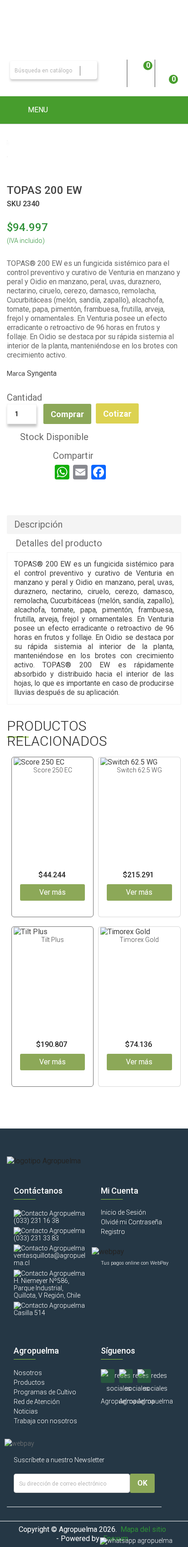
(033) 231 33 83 (36, 1238)
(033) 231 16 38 (36, 1220)
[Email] (80, 472)
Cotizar (117, 413)
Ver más (52, 892)
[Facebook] (98, 472)
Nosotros (28, 1372)
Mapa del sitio (143, 1529)
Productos (29, 1382)
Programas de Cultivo (45, 1392)
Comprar (67, 414)
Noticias (26, 1411)
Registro (113, 1231)
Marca (16, 373)
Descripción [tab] (38, 524)
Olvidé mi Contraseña (131, 1222)
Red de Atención (37, 1401)
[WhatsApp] (62, 472)
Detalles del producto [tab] (59, 543)
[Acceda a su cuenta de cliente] (113, 70)
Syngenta (42, 373)
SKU (14, 203)
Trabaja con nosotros (45, 1421)
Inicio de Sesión (123, 1212)
